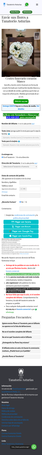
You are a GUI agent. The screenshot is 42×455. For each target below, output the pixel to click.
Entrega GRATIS (9, 106)
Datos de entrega (8, 408)
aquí (33, 124)
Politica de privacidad (24, 253)
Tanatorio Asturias (14, 4)
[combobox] (23, 189)
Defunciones (27, 12)
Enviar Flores (15, 12)
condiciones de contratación (24, 215)
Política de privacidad (9, 414)
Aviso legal (6, 405)
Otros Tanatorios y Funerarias (12, 444)
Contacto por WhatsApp (11, 426)
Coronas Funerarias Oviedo (11, 433)
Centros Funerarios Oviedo (11, 436)
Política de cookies (8, 411)
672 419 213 (13, 117)
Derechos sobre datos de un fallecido (15, 420)
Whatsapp (4, 192)
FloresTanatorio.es (19, 389)
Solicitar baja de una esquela (12, 423)
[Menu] (37, 4)
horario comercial (12, 271)
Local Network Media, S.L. (11, 392)
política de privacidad (21, 218)
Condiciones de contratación (12, 417)
